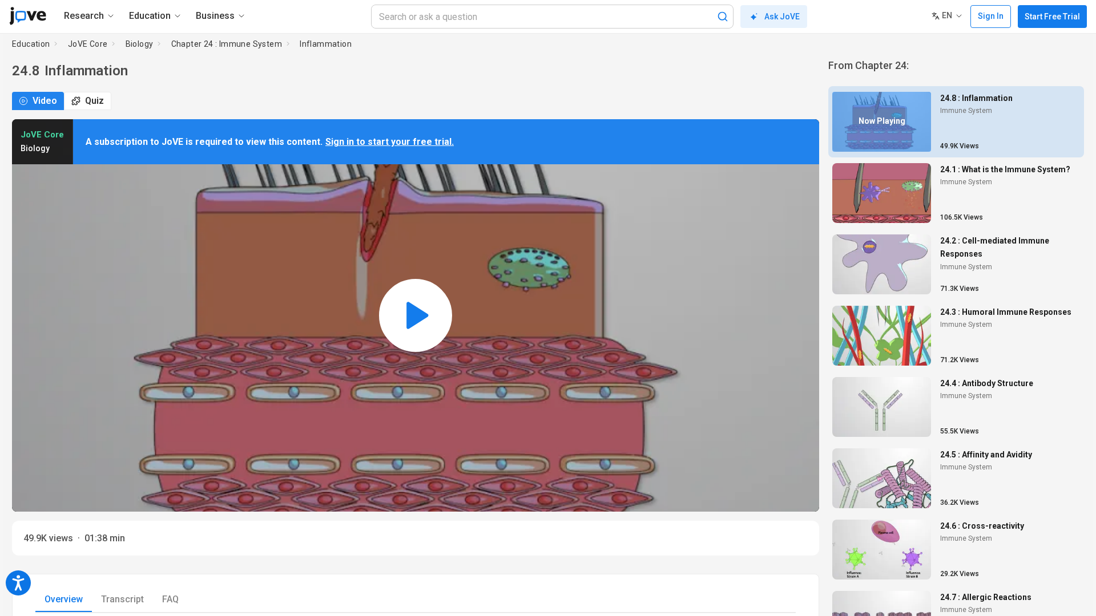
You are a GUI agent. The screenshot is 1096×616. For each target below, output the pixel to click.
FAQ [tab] (170, 599)
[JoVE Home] (27, 16)
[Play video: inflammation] (415, 315)
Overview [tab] (64, 599)
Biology (140, 43)
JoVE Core (88, 43)
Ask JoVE (782, 16)
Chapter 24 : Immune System (226, 43)
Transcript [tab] (122, 599)
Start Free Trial (1052, 16)
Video (45, 100)
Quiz (94, 100)
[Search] (722, 16)
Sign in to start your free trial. (389, 141)
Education (31, 43)
